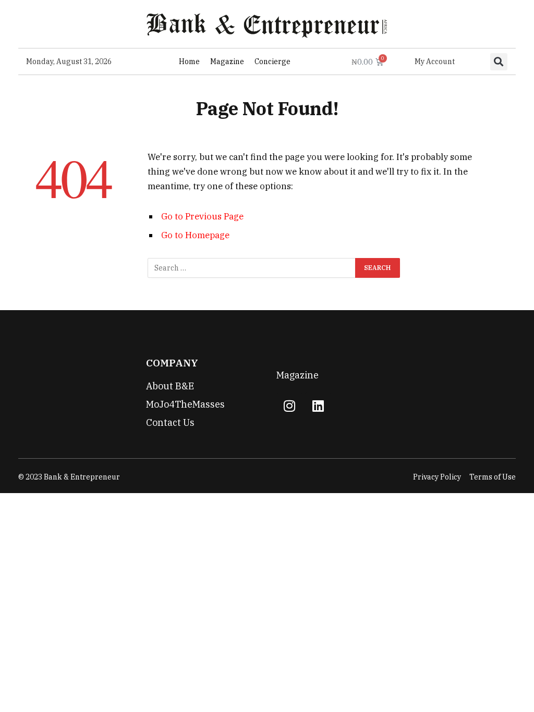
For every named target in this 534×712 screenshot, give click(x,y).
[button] (498, 61)
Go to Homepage (195, 235)
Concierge (272, 61)
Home (189, 61)
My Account (435, 61)
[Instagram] (289, 405)
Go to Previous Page (202, 216)
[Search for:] (252, 268)
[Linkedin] (318, 405)
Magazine (227, 61)
